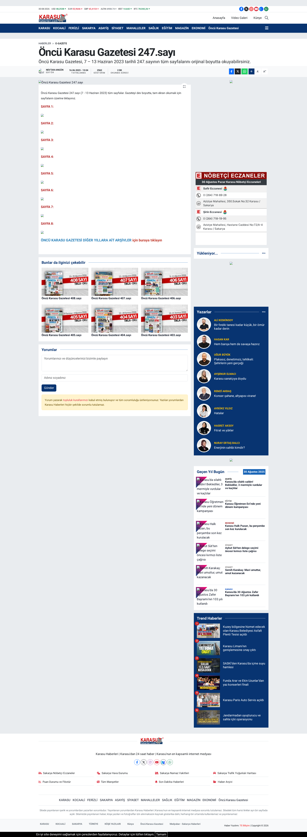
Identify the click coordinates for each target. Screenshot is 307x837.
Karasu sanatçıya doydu (230, 378)
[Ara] (266, 18)
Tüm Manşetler (110, 781)
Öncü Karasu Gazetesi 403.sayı (161, 335)
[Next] (163, 762)
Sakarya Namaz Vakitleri (174, 773)
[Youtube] (157, 762)
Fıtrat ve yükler (224, 430)
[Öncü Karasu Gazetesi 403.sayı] (164, 318)
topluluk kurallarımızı (76, 400)
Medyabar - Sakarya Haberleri (185, 824)
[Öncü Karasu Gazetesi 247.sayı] (115, 82)
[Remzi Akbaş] (204, 393)
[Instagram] (150, 762)
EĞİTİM (167, 28)
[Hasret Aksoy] (204, 427)
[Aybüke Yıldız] (204, 410)
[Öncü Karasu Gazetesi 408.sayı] (65, 281)
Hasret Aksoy (223, 425)
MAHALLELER (136, 28)
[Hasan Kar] (204, 341)
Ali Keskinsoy (223, 320)
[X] (144, 762)
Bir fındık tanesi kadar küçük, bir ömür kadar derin (239, 326)
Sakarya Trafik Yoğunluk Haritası (236, 773)
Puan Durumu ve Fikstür (57, 781)
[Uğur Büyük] (204, 358)
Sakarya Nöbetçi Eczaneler (59, 773)
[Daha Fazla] (251, 71)
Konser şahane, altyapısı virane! (235, 396)
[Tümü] (263, 253)
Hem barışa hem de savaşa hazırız (237, 344)
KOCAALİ (59, 28)
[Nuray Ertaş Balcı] (204, 445)
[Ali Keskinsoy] (204, 324)
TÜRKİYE (93, 824)
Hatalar (219, 413)
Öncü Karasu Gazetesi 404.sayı (111, 335)
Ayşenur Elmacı (225, 374)
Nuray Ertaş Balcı (227, 443)
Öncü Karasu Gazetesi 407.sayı (111, 298)
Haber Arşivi (225, 781)
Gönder (49, 388)
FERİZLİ (74, 28)
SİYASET (117, 28)
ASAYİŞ (103, 28)
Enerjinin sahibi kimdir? (229, 447)
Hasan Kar (221, 339)
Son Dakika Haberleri (171, 781)
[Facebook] (137, 762)
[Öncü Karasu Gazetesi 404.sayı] (114, 318)
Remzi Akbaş (222, 391)
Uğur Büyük (222, 354)
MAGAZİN (182, 28)
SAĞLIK (154, 28)
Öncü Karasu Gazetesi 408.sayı (61, 298)
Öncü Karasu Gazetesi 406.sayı (161, 298)
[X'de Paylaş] (238, 71)
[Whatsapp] (170, 762)
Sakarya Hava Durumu (115, 773)
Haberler (45, 43)
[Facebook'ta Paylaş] (231, 71)
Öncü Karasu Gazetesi (223, 28)
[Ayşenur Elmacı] (204, 376)
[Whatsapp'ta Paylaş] (244, 71)
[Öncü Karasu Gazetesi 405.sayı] (65, 318)
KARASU (44, 28)
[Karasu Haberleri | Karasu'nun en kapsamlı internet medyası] (55, 17)
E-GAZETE (61, 43)
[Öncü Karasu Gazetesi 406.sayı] (164, 281)
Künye (258, 18)
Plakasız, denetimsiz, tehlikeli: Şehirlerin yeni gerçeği (234, 361)
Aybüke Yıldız (223, 408)
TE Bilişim (245, 825)
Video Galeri (239, 18)
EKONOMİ (198, 28)
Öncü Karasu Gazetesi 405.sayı (61, 335)
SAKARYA (88, 28)
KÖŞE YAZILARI (113, 824)
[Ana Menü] (266, 28)
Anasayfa (219, 18)
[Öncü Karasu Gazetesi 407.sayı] (114, 281)
